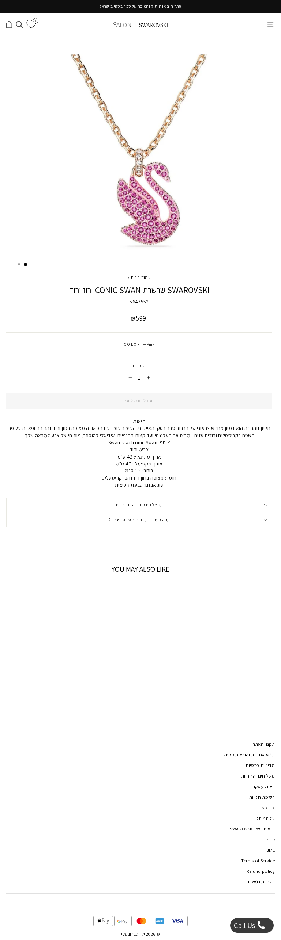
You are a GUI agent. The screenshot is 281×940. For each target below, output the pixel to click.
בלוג (271, 850)
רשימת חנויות (262, 797)
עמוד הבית (141, 277)
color (139, 344)
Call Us (245, 925)
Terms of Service (258, 860)
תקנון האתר (264, 744)
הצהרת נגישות (261, 882)
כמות (139, 365)
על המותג (265, 818)
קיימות (268, 839)
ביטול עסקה (263, 786)
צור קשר (267, 808)
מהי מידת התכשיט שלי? (139, 519)
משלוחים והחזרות (139, 504)
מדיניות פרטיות (260, 765)
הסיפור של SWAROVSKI (252, 829)
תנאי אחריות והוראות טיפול (249, 755)
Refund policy (260, 871)
